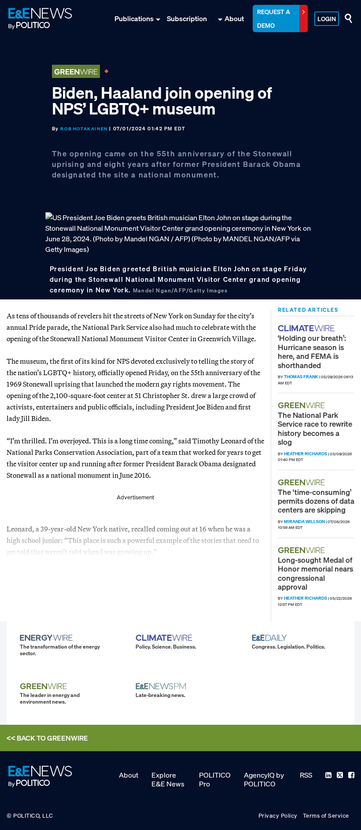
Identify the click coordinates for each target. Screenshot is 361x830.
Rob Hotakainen (83, 129)
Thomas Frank (301, 377)
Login (326, 19)
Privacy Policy (278, 815)
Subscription (187, 18)
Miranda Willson (304, 521)
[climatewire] (307, 328)
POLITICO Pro (215, 779)
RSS (306, 775)
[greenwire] (302, 405)
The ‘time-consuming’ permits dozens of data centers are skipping (316, 501)
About (234, 18)
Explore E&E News (167, 779)
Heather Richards (305, 454)
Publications (134, 18)
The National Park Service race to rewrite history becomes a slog (315, 428)
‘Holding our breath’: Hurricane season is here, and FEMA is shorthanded (312, 351)
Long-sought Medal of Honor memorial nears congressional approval (315, 573)
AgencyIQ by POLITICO (264, 779)
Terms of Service (326, 815)
